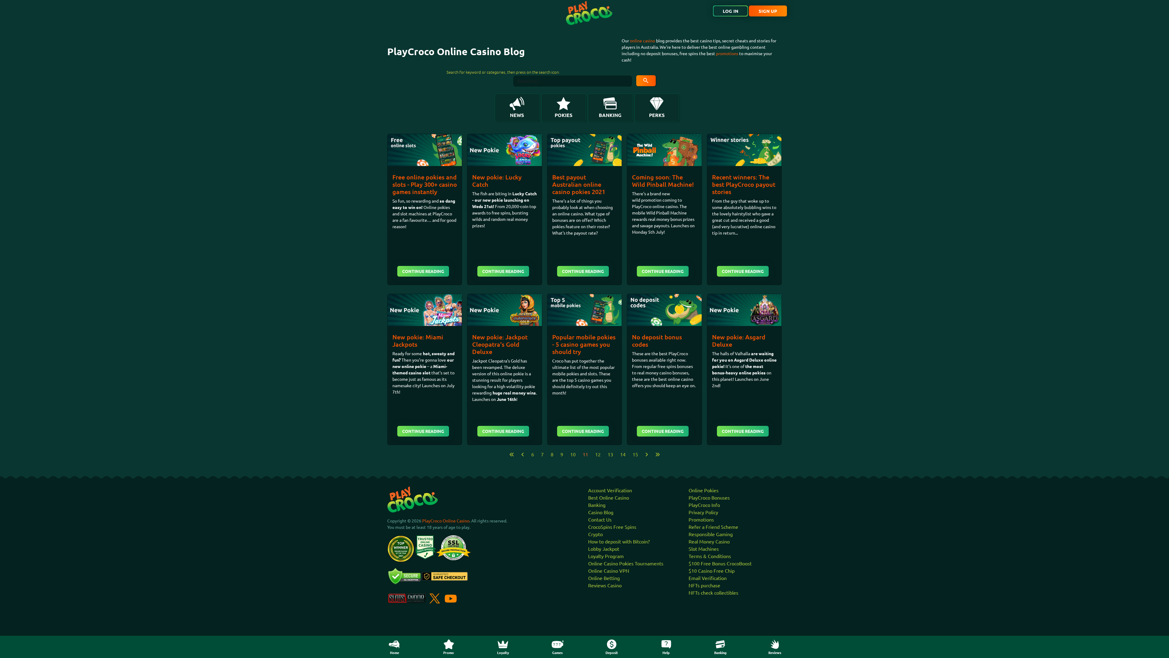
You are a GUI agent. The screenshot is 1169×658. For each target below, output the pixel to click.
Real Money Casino (709, 541)
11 (585, 454)
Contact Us (600, 519)
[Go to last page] (657, 454)
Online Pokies (703, 490)
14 (623, 454)
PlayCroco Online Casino (445, 520)
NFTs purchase (704, 585)
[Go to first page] (512, 454)
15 (635, 454)
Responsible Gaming (711, 534)
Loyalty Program (606, 556)
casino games (590, 380)
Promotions (701, 519)
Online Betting (604, 578)
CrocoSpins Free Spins (612, 527)
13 (610, 454)
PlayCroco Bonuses (709, 497)
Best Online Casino (608, 497)
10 (573, 454)
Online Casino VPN (608, 571)
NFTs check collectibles (713, 592)
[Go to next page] (646, 454)
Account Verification (610, 490)
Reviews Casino (605, 585)
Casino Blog (600, 512)
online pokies (752, 372)
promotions (727, 53)
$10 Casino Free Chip (712, 571)
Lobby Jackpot (603, 549)
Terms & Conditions (710, 556)
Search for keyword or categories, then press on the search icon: (503, 72)
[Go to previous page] (523, 454)
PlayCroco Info (704, 505)
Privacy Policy (703, 512)
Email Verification (708, 578)
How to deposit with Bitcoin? (619, 541)
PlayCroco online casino (655, 206)
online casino (642, 40)
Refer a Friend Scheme (713, 527)
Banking (597, 505)
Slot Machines (704, 549)
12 (598, 454)
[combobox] (572, 81)
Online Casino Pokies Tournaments (625, 563)
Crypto (595, 534)
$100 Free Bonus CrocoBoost (720, 563)
